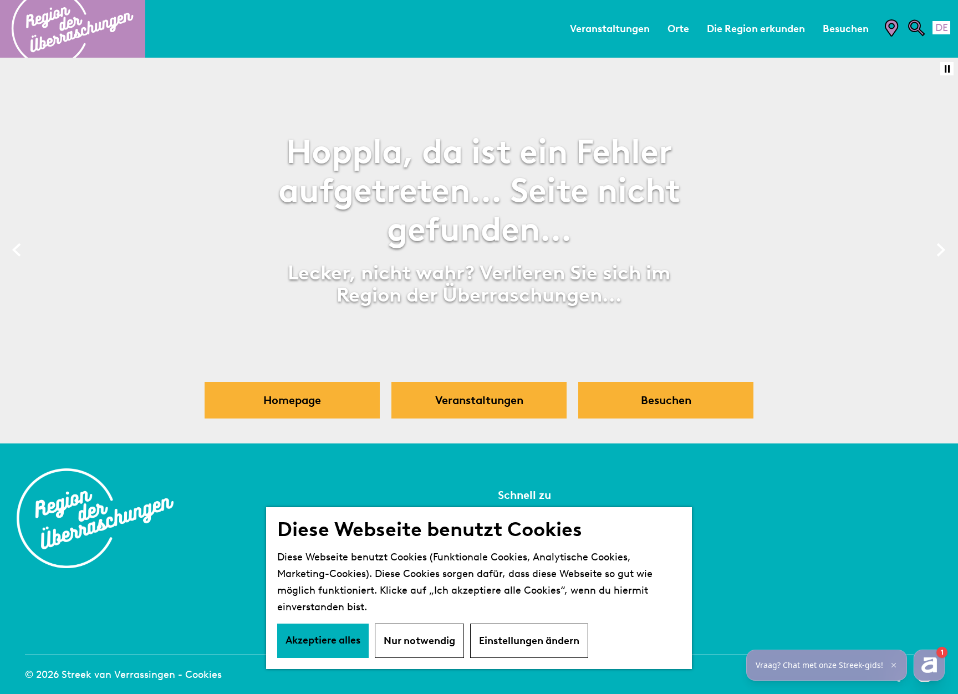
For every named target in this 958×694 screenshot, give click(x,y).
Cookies (203, 675)
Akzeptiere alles (323, 640)
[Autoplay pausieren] (947, 68)
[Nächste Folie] (941, 250)
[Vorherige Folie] (16, 250)
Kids (508, 604)
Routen (517, 588)
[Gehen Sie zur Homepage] (72, 29)
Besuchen (523, 555)
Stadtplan (523, 521)
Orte (509, 571)
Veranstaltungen (541, 538)
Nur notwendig (419, 641)
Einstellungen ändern (529, 641)
